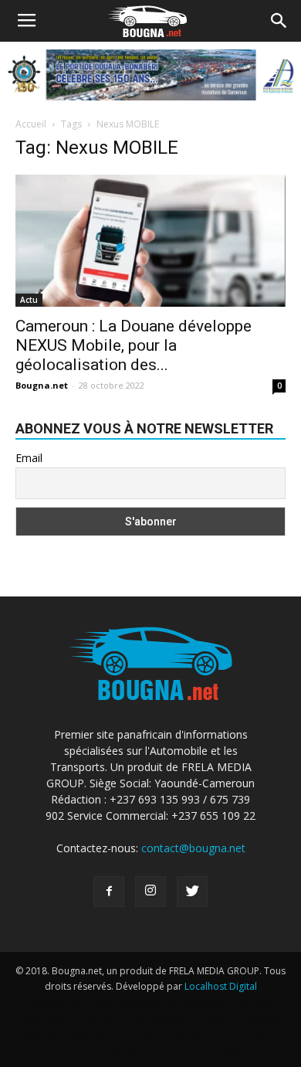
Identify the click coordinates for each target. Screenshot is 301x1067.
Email (28, 457)
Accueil (30, 124)
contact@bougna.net (193, 848)
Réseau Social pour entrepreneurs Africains (150, 1048)
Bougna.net (41, 385)
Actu (29, 299)
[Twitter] (192, 891)
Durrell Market (195, 1001)
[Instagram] (150, 891)
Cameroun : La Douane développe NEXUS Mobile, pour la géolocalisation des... (133, 345)
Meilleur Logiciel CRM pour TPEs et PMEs (184, 1032)
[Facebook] (108, 891)
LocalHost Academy (110, 1001)
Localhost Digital (220, 986)
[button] (279, 21)
